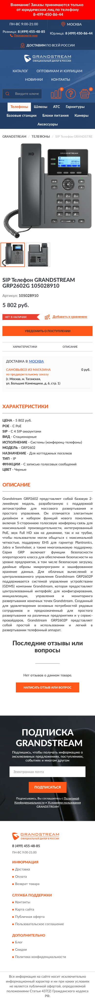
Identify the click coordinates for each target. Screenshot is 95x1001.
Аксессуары (48, 124)
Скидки (21, 950)
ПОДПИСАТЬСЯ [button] (47, 787)
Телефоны (19, 107)
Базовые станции (22, 115)
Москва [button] (36, 361)
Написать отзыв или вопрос (47, 687)
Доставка (22, 869)
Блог (19, 942)
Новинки (34, 79)
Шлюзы (40, 107)
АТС (56, 107)
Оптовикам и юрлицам (59, 71)
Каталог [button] (20, 71)
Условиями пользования (64, 802)
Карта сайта (24, 910)
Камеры (81, 115)
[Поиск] (7, 94)
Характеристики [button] (25, 346)
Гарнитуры (75, 107)
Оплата (21, 876)
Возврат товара (27, 884)
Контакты (60, 79)
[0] (84, 94)
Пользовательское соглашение (39, 924)
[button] (24, 35)
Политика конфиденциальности (40, 957)
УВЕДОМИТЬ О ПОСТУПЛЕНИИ (47, 331)
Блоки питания (55, 115)
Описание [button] (70, 346)
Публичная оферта (30, 917)
